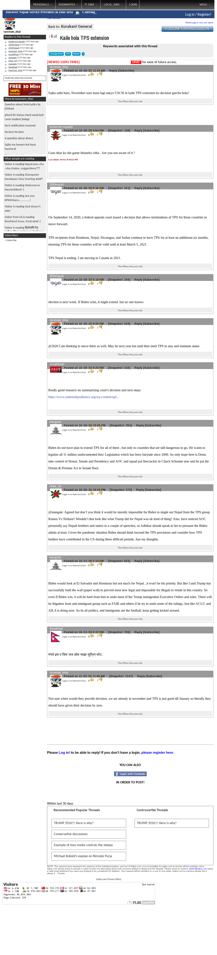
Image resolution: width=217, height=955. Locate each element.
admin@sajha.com (198, 869)
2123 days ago (23, 41)
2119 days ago (22, 70)
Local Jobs (112, 4)
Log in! (64, 752)
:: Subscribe (11, 240)
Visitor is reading (24, 185)
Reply (113, 70)
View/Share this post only (130, 101)
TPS (68, 54)
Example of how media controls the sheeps (83, 845)
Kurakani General (76, 27)
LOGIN (133, 4)
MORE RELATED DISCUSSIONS (18, 78)
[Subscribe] (126, 70)
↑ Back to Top (197, 946)
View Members (54, 18)
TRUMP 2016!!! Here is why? (73, 823)
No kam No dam (14, 132)
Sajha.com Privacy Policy (108, 879)
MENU (203, 4)
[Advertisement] (25, 307)
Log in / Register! (198, 15)
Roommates (67, 4)
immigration (56, 54)
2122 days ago (19, 64)
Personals (41, 4)
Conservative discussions (71, 834)
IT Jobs (89, 4)
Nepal (76, 54)
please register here (157, 752)
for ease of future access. (154, 62)
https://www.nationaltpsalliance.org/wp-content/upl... (83, 397)
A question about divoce (19, 138)
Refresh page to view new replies (199, 22)
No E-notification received (20, 125)
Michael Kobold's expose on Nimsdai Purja (83, 856)
